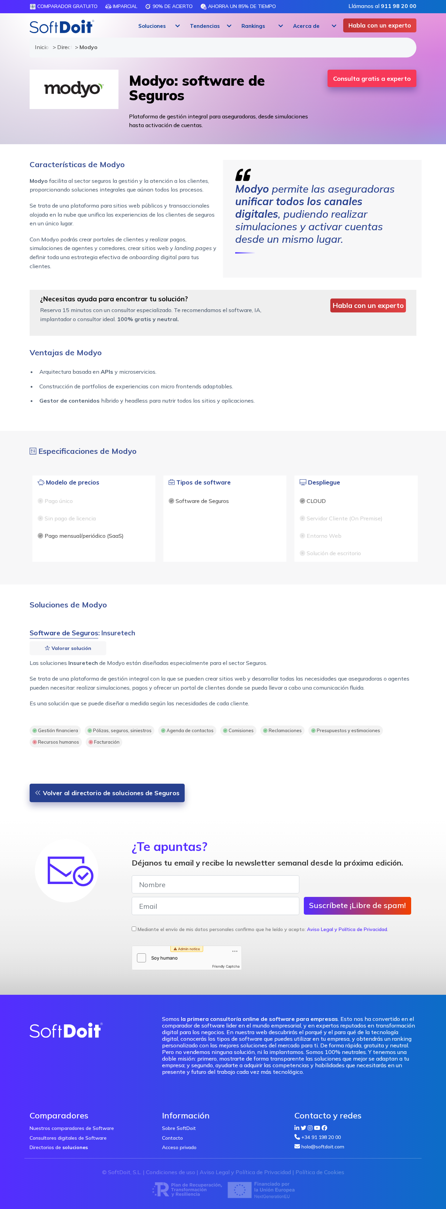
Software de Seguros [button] (64, 633)
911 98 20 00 (398, 5)
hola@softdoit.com (322, 1147)
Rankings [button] (253, 26)
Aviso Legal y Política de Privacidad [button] (347, 929)
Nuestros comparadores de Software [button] (72, 1128)
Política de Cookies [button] (319, 1172)
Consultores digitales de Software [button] (68, 1138)
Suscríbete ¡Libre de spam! (357, 905)
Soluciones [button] (152, 26)
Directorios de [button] (59, 1147)
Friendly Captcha (226, 966)
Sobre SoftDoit (179, 1128)
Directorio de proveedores (62, 47)
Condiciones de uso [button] (170, 1172)
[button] (158, 26)
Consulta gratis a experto (372, 79)
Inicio (40, 47)
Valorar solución (70, 648)
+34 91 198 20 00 (321, 1137)
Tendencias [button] (205, 26)
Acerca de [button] (306, 26)
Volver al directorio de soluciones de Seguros (110, 793)
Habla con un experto (379, 25)
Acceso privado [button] (179, 1147)
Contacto (172, 1138)
